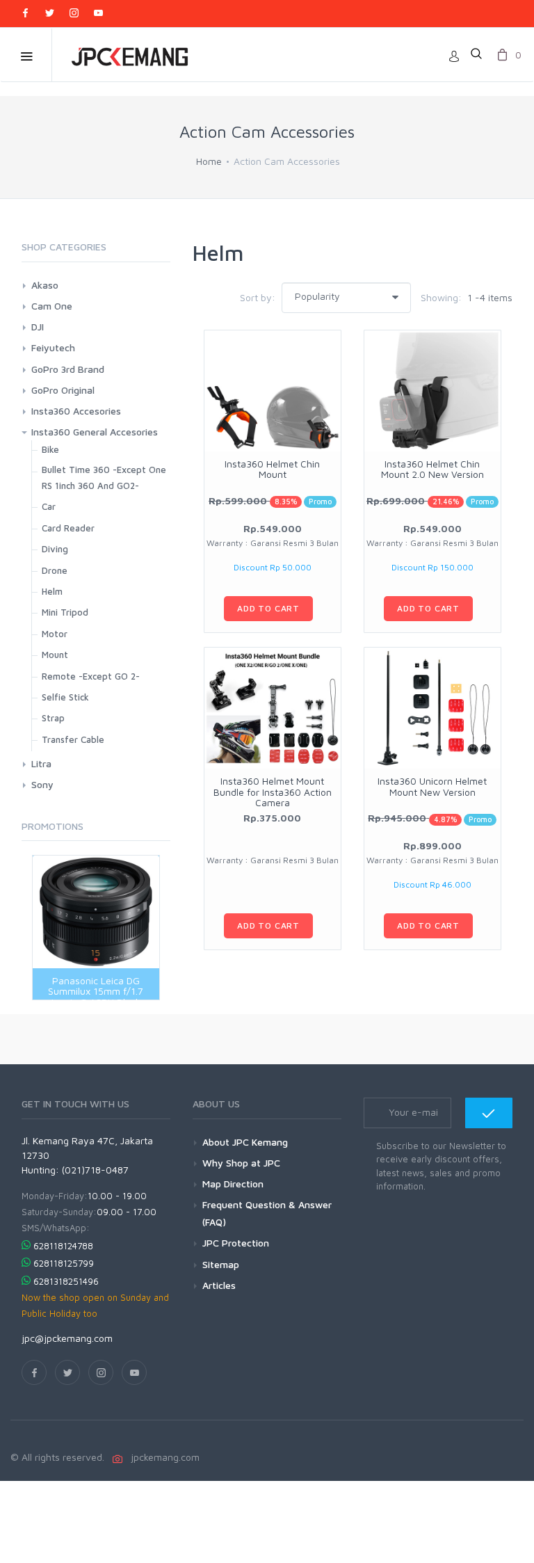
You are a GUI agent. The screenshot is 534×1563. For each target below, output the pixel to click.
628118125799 (63, 1263)
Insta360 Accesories (76, 411)
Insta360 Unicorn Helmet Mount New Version (432, 786)
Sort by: (257, 297)
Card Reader (68, 528)
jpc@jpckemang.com (67, 1338)
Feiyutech (53, 347)
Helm (52, 591)
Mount (55, 654)
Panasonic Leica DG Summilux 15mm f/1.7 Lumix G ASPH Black (95, 991)
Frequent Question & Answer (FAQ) (267, 1213)
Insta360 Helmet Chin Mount (272, 469)
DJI (37, 326)
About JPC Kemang (245, 1142)
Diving (55, 548)
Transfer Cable (73, 739)
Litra (41, 763)
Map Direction (233, 1183)
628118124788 (63, 1245)
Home (209, 161)
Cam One (51, 306)
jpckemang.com (162, 1457)
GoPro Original (63, 390)
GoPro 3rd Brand (67, 369)
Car (49, 506)
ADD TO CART (268, 608)
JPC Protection (235, 1243)
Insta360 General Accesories (94, 432)
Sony (42, 784)
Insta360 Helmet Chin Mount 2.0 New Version (432, 469)
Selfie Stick (65, 697)
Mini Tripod (65, 612)
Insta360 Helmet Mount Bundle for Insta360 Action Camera (272, 791)
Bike (50, 449)
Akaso (44, 285)
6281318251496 (66, 1281)
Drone (54, 570)
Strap (53, 717)
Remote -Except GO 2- (91, 676)
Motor (54, 633)
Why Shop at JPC (241, 1163)
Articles (219, 1285)
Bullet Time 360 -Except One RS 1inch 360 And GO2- (104, 477)
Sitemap (220, 1264)
